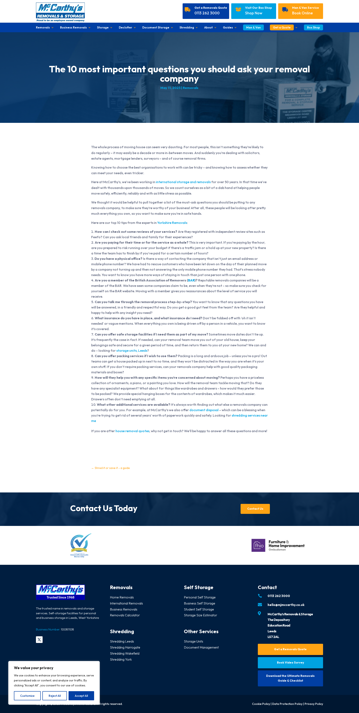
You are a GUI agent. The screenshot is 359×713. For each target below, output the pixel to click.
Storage (103, 27)
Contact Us (255, 509)
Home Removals (122, 597)
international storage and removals (183, 182)
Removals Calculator (125, 615)
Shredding (187, 27)
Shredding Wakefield (124, 653)
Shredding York (121, 659)
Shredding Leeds (122, 641)
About (208, 27)
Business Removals (73, 27)
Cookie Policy (261, 704)
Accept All (81, 696)
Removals (43, 27)
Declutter (125, 27)
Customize (27, 696)
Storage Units (193, 641)
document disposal (204, 410)
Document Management (201, 647)
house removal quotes (132, 431)
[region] (54, 683)
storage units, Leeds (131, 350)
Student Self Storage (199, 609)
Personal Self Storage (200, 597)
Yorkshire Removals (172, 223)
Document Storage (155, 27)
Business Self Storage (199, 603)
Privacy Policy (314, 704)
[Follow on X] (39, 639)
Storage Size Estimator (200, 615)
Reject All (55, 696)
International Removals (126, 603)
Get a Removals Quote (210, 8)
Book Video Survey (290, 662)
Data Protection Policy (287, 704)
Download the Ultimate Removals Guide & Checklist (290, 678)
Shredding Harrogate (125, 647)
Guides (228, 27)
